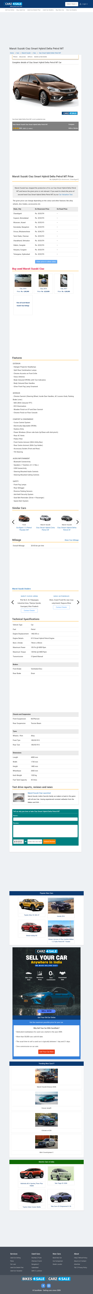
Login (84, 4)
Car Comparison (58, 1261)
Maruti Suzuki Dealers (21, 588)
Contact (83, 1261)
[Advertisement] (46, 29)
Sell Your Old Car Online (46, 1017)
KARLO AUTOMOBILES (61, 596)
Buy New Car (60, 10)
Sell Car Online (9, 10)
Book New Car (57, 1258)
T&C (75, 1268)
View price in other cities (46, 261)
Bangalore (35, 1264)
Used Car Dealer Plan (33, 10)
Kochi (40, 1261)
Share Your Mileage (72, 540)
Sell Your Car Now (46, 1052)
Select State (71, 4)
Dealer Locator (57, 1264)
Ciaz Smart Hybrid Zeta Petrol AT (45, 528)
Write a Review (73, 128)
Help (75, 1258)
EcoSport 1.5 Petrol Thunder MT (24, 528)
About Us (77, 1261)
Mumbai (34, 1258)
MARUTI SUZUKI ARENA (29, 596)
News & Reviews (40, 57)
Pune (40, 1258)
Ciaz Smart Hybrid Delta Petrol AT (66, 528)
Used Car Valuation (16, 1271)
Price (15, 57)
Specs (30, 57)
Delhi (33, 1271)
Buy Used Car (21, 10)
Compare (71, 124)
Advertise (77, 1264)
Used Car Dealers (48, 10)
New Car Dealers (71, 10)
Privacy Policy (82, 1268)
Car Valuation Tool (65, 194)
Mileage (22, 57)
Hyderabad (35, 1268)
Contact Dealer (29, 610)
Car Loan (13, 1264)
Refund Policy (82, 1258)
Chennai (34, 1261)
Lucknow (39, 1271)
